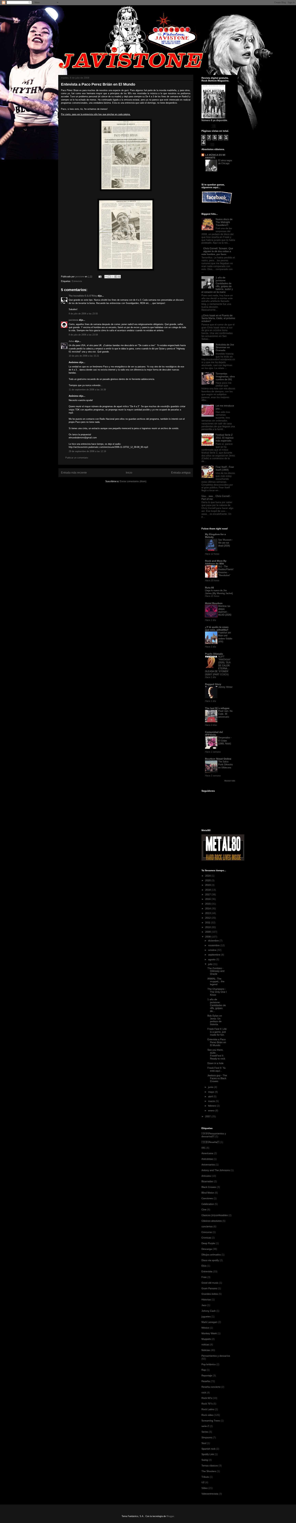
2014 (208, 908)
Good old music (209, 1282)
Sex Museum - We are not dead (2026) (225, 543)
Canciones (207, 1198)
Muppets (206, 1339)
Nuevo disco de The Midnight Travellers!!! (224, 222)
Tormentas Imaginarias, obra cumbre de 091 (225, 376)
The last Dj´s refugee (217, 708)
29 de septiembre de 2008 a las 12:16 (87, 451)
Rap (203, 1369)
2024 (208, 875)
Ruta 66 (209, 587)
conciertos (207, 1226)
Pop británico (208, 1364)
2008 (208, 936)
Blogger (170, 1516)
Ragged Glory (213, 684)
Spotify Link (207, 1454)
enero (211, 1110)
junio (211, 1087)
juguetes (206, 1316)
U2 (203, 1482)
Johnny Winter (225, 687)
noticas (205, 1344)
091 (203, 1147)
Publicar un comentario (76, 457)
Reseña (210, 1142)
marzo (212, 1101)
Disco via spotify (210, 1260)
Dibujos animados (211, 1254)
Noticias (205, 1350)
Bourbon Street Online (218, 758)
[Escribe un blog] (109, 276)
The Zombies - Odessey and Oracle (215, 971)
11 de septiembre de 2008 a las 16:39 (87, 389)
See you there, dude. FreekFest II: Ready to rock (216, 1054)
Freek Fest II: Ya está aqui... (216, 1069)
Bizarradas (207, 1181)
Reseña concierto (210, 1386)
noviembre (214, 945)
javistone (73, 320)
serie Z (205, 1426)
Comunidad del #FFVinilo (214, 733)
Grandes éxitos (209, 1293)
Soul (203, 1443)
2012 (208, 917)
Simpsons (206, 1437)
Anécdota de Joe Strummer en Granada (225, 347)
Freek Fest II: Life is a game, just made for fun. (217, 1032)
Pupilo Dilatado (214, 653)
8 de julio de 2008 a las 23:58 (83, 334)
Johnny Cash (208, 1310)
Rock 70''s (207, 1403)
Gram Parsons (209, 1288)
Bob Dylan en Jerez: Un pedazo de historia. (214, 1020)
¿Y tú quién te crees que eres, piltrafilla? (217, 628)
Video (204, 1488)
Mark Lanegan (209, 1322)
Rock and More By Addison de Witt (215, 562)
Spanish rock (208, 1448)
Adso (71, 341)
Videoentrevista (209, 1493)
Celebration (207, 1204)
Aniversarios (208, 1164)
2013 (208, 913)
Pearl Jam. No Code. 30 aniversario (225, 714)
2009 (208, 931)
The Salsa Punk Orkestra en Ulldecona (225, 764)
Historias (206, 1299)
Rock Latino (207, 1409)
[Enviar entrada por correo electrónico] (99, 276)
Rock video (207, 1415)
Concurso (206, 1232)
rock (203, 1392)
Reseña (205, 1381)
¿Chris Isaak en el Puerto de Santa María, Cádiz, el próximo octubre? (218, 318)
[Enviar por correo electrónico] (106, 276)
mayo (211, 1091)
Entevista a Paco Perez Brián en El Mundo (216, 1042)
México (205, 1327)
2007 (208, 1116)
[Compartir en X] (112, 276)
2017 (208, 894)
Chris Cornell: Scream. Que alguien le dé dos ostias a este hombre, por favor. (217, 251)
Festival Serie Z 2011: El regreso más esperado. (224, 437)
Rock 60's (206, 1398)
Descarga (206, 1249)
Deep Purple (208, 1243)
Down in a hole (215, 1063)
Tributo (205, 1476)
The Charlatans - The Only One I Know (217, 992)
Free (204, 1277)
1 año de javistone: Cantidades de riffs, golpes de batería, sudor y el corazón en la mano (217, 284)
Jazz (203, 1305)
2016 (208, 899)
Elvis (203, 1265)
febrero (212, 1105)
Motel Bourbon (214, 603)
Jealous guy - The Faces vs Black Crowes (217, 1078)
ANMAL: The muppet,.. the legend (215, 981)
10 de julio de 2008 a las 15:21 (84, 356)
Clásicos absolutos (211, 1220)
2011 (208, 922)
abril (210, 1096)
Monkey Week (209, 1333)
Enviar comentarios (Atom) (133, 481)
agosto (212, 959)
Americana (207, 1153)
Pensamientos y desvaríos (213, 1135)
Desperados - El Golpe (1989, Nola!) (224, 740)
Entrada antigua (180, 472)
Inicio (129, 472)
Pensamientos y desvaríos (215, 1355)
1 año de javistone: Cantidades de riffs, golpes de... (216, 1005)
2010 (208, 927)
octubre (212, 950)
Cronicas (206, 1237)
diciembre (213, 940)
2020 (208, 880)
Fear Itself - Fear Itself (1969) (225, 468)
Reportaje (206, 1375)
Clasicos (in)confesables (214, 1215)
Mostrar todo (229, 781)
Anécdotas (207, 1159)
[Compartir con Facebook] (116, 276)
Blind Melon (207, 1192)
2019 (208, 885)
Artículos (206, 1175)
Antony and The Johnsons (215, 1170)
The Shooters (208, 1471)
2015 (208, 903)
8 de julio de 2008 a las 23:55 (83, 313)
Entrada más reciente (74, 472)
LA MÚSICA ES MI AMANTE (215, 156)
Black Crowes (208, 1187)
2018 (208, 889)
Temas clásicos (209, 1465)
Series (204, 1431)
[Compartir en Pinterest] (119, 276)
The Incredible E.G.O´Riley (83, 295)
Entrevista (77, 281)
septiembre (214, 954)
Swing (204, 1460)
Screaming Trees (210, 1420)
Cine (203, 1209)
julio (210, 964)
